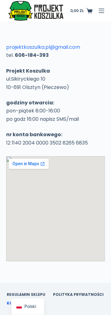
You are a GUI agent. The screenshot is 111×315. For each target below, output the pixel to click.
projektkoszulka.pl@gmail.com (43, 47)
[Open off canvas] (101, 11)
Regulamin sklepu (26, 294)
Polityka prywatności (78, 294)
